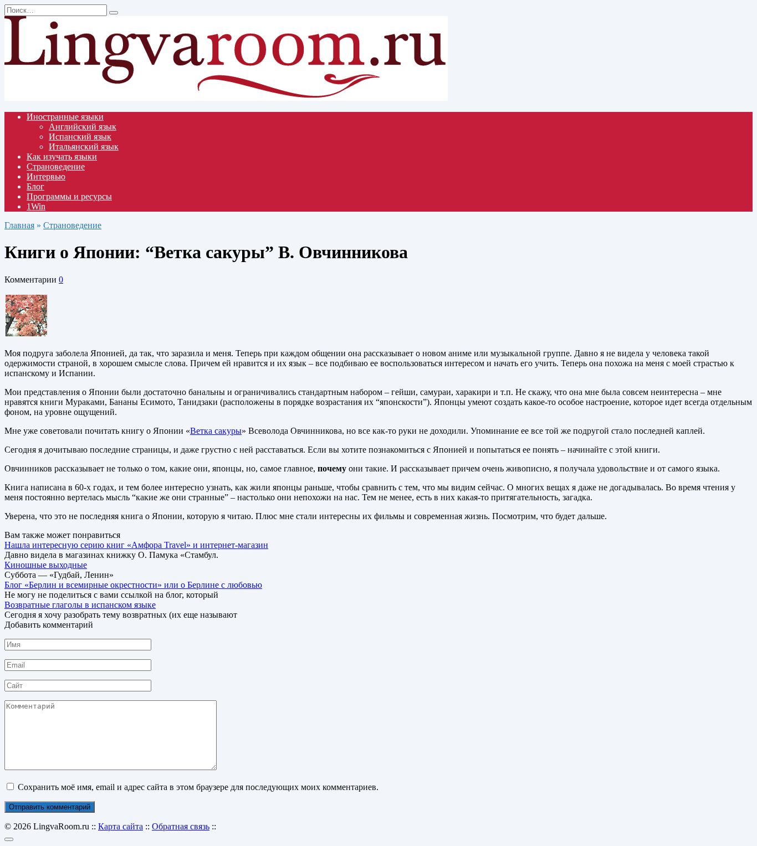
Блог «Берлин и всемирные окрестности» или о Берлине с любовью (133, 584)
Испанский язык (80, 136)
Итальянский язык (84, 146)
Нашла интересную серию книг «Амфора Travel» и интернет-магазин (136, 545)
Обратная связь (180, 826)
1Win (36, 206)
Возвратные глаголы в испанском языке (80, 604)
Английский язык (82, 126)
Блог (35, 186)
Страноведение (56, 166)
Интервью (46, 176)
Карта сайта (120, 826)
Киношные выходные (45, 565)
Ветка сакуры (216, 430)
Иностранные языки (65, 116)
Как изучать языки (62, 156)
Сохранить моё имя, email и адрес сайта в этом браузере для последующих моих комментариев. (198, 787)
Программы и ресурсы (69, 196)
